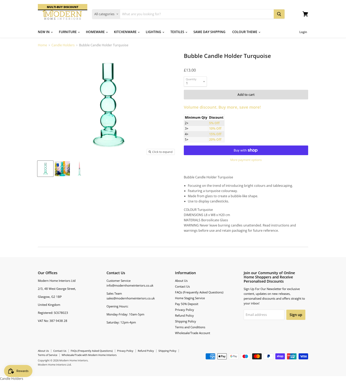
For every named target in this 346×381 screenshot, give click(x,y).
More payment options (246, 160)
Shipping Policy (185, 321)
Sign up (296, 314)
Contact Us (182, 286)
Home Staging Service (190, 298)
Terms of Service (47, 355)
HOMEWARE (96, 32)
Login (303, 32)
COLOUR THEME (245, 32)
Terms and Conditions (190, 327)
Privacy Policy (184, 310)
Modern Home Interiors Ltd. (54, 364)
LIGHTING (154, 32)
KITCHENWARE (125, 32)
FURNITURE (68, 32)
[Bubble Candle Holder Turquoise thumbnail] (45, 169)
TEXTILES (177, 32)
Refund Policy (184, 315)
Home (42, 45)
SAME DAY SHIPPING (209, 32)
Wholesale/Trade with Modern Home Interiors (89, 355)
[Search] (279, 14)
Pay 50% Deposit (186, 304)
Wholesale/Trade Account (192, 333)
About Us (181, 281)
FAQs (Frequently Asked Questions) (199, 292)
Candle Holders (63, 45)
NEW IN (44, 32)
